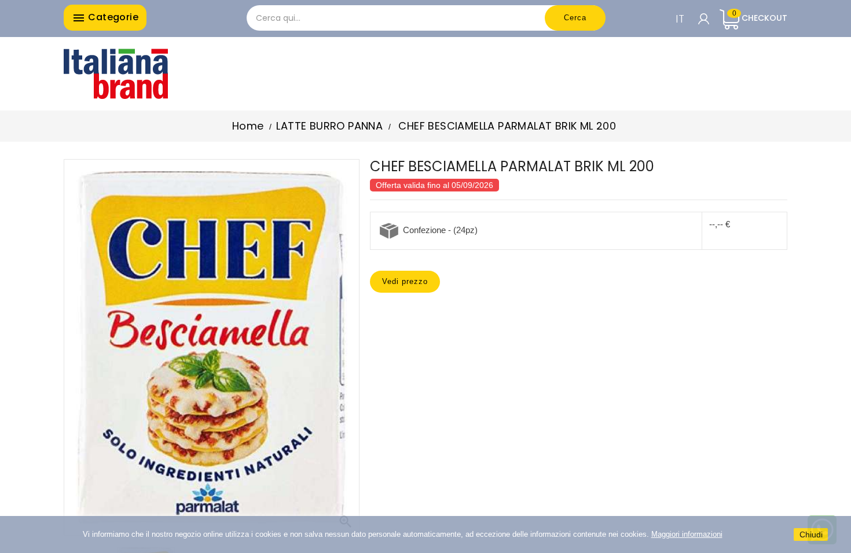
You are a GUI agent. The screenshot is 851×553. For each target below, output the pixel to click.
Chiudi (811, 534)
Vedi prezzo (405, 281)
